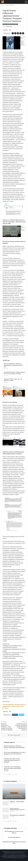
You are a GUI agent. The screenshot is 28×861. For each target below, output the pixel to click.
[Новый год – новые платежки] (6, 803)
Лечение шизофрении (14, 837)
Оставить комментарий (14, 735)
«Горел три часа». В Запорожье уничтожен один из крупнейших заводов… (12, 768)
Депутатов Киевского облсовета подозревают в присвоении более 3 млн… (13, 365)
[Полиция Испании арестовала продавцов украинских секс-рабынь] (14, 791)
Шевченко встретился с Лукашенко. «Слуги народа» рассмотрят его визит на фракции (7, 727)
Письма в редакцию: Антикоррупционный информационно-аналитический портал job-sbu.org (14, 706)
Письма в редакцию (6, 24)
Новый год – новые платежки (17, 801)
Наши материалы (14, 793)
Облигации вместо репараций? (17, 815)
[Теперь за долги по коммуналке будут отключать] (6, 810)
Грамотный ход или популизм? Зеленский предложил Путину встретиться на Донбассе (21, 727)
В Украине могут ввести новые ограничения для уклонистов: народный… (12, 760)
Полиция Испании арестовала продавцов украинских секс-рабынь (14, 796)
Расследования (15, 24)
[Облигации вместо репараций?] (6, 817)
